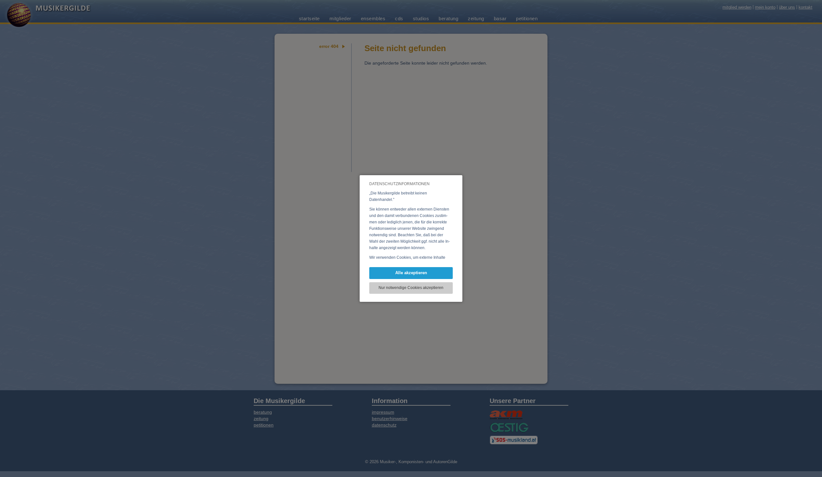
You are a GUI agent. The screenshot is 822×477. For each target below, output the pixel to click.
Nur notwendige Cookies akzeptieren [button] (411, 287)
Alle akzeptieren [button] (411, 272)
